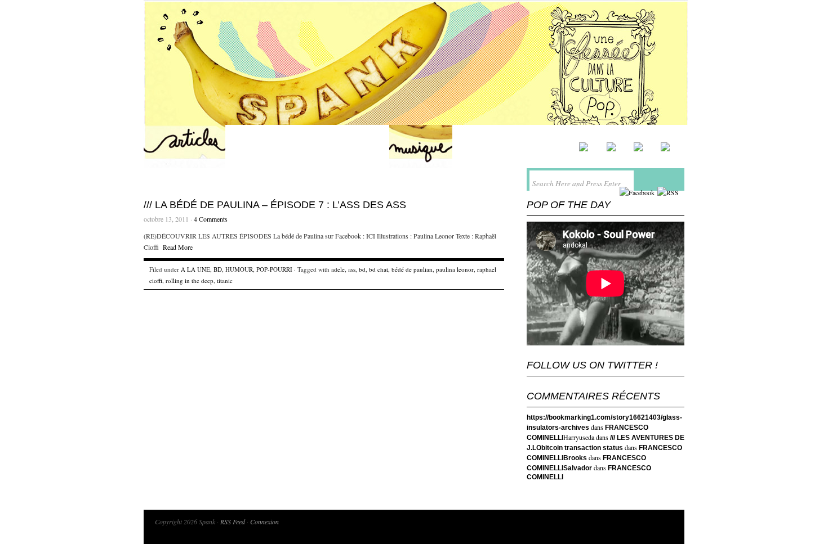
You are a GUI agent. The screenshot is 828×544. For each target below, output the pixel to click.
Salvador (577, 468)
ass (351, 269)
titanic (225, 280)
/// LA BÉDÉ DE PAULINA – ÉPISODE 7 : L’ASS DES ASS (275, 204)
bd (362, 269)
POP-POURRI (274, 269)
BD (217, 269)
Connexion (264, 521)
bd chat (378, 269)
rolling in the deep (189, 280)
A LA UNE (195, 269)
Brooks (575, 458)
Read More (178, 246)
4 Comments (211, 218)
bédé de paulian (412, 269)
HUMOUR (239, 269)
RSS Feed (232, 521)
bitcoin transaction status (582, 448)
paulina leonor (455, 269)
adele (338, 269)
